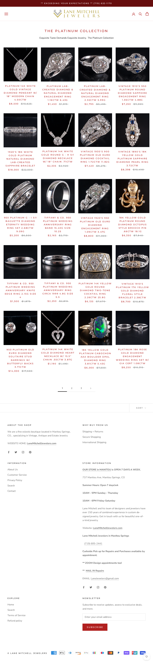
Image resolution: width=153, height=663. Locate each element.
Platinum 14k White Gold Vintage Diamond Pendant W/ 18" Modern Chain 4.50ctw (20, 93)
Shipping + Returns (92, 431)
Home (10, 604)
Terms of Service (16, 615)
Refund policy (14, 620)
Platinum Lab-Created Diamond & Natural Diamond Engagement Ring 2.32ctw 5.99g (95, 93)
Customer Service (17, 475)
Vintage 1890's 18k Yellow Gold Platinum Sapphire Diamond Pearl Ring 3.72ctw (132, 158)
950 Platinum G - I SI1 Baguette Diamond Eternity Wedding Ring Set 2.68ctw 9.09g (20, 224)
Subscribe (95, 627)
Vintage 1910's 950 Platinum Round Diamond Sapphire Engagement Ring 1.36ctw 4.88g (132, 93)
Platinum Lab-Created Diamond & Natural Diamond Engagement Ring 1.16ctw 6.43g (57, 93)
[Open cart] (147, 14)
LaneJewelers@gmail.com (105, 578)
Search (11, 485)
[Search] (140, 13)
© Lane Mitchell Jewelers (27, 653)
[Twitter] (16, 452)
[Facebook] (8, 452)
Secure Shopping (91, 437)
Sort (140, 408)
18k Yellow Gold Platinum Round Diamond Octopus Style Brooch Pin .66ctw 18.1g (132, 224)
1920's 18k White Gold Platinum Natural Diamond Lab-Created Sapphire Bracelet (20, 159)
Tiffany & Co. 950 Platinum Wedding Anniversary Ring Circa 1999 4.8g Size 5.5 (57, 290)
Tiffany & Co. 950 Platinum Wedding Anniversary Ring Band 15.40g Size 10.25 (58, 224)
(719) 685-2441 (93, 543)
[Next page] (90, 388)
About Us (12, 469)
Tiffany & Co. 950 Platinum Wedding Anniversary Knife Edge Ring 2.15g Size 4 (20, 290)
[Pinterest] (30, 452)
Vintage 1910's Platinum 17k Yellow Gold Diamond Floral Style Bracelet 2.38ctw (132, 290)
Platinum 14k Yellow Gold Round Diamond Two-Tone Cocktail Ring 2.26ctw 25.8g (95, 290)
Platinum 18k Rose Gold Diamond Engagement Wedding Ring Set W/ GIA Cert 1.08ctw (132, 356)
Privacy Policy (14, 480)
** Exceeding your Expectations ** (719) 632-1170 (76, 3)
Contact (11, 491)
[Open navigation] (6, 14)
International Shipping (94, 442)
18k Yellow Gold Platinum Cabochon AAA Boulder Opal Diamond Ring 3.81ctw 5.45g (95, 357)
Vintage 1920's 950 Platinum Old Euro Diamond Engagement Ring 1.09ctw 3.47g (95, 225)
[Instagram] (23, 452)
